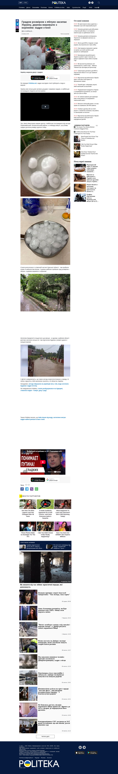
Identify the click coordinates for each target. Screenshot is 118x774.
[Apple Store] (80, 752)
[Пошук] (99, 3)
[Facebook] (17, 20)
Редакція (37, 757)
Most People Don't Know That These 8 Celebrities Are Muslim (89, 138)
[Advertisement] (45, 324)
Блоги (51, 7)
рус (25, 2)
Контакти (49, 757)
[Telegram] (92, 3)
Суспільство (76, 7)
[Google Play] (92, 752)
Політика (44, 7)
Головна (21, 7)
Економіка (35, 7)
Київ (68, 7)
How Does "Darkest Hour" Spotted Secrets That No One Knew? (89, 153)
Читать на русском (65, 33)
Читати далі (45, 736)
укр (20, 2)
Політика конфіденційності (26, 757)
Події (84, 7)
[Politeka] (59, 3)
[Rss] (89, 3)
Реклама (43, 757)
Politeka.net (33, 83)
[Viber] (17, 27)
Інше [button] (96, 7)
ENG (90, 7)
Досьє (28, 7)
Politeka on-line (59, 7)
